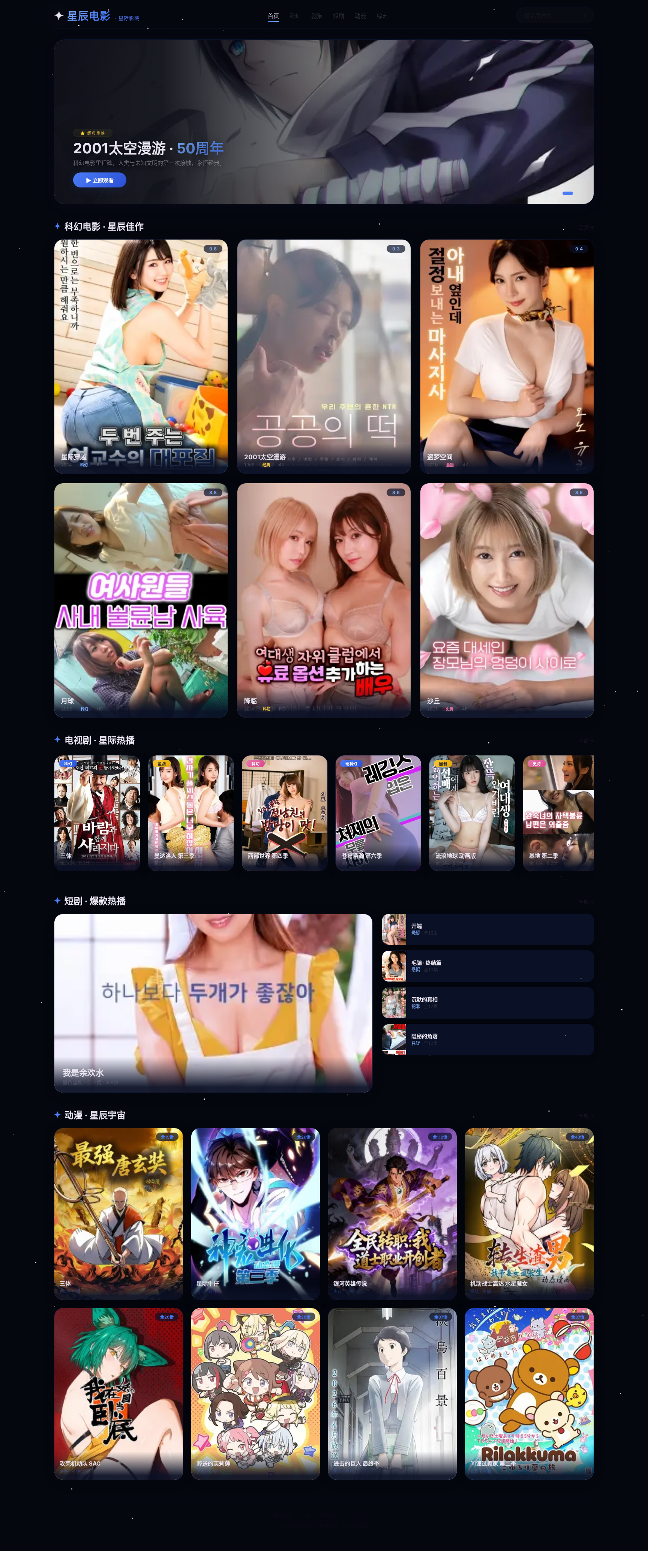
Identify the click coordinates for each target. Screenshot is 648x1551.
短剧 (338, 15)
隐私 (352, 1515)
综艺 (382, 15)
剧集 (316, 15)
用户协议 (329, 1515)
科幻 (295, 15)
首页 (273, 15)
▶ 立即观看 (100, 180)
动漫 (360, 15)
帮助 (305, 1515)
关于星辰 (282, 1515)
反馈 (370, 1515)
